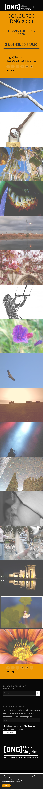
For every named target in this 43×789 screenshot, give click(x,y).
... (17, 66)
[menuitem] (32, 7)
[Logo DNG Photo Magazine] (17, 7)
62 (27, 66)
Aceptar (6, 785)
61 (22, 66)
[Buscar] (32, 7)
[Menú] (37, 7)
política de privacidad (30, 726)
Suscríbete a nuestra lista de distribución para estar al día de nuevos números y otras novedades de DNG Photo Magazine (21, 713)
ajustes (18, 782)
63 (31, 66)
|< (8, 66)
